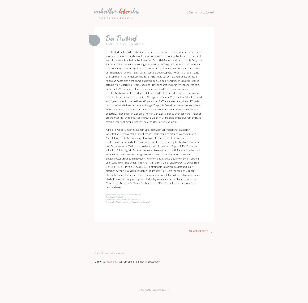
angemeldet (111, 261)
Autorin (192, 12)
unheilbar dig (116, 11)
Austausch (207, 12)
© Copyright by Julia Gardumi (153, 289)
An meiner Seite (198, 231)
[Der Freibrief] (94, 40)
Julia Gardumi (136, 44)
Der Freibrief (121, 38)
